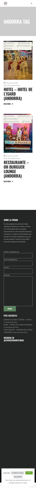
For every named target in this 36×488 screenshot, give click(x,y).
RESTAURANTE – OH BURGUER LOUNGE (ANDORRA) (16, 169)
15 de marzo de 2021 (12, 83)
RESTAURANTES (13, 122)
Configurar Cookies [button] (17, 473)
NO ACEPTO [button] (18, 477)
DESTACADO (25, 43)
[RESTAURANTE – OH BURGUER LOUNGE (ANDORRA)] (18, 133)
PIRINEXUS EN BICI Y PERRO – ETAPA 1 (18, 320)
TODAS (9, 48)
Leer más (6, 473)
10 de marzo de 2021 (12, 156)
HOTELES (10, 46)
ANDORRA (10, 43)
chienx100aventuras (13, 85)
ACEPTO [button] (29, 473)
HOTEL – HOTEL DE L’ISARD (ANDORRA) (18, 325)
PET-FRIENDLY (25, 46)
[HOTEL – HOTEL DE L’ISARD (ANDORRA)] (18, 60)
